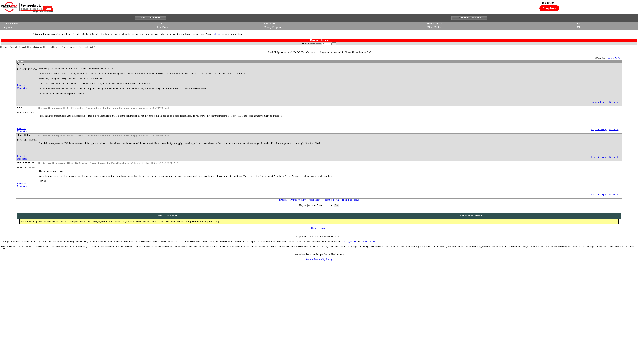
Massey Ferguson (273, 27)
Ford (579, 23)
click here (216, 34)
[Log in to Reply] (598, 102)
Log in (609, 58)
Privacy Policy (368, 241)
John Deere (163, 27)
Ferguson (8, 27)
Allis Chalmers (10, 23)
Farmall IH (269, 23)
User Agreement (349, 241)
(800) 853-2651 (548, 3)
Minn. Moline (434, 27)
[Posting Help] (314, 200)
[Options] (283, 200)
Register (618, 58)
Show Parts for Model (311, 44)
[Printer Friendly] (298, 200)
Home (314, 228)
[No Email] (613, 102)
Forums (323, 228)
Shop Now (549, 8)
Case (159, 23)
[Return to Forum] (331, 200)
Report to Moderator (22, 86)
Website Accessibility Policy (319, 259)
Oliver (580, 27)
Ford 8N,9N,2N (435, 23)
